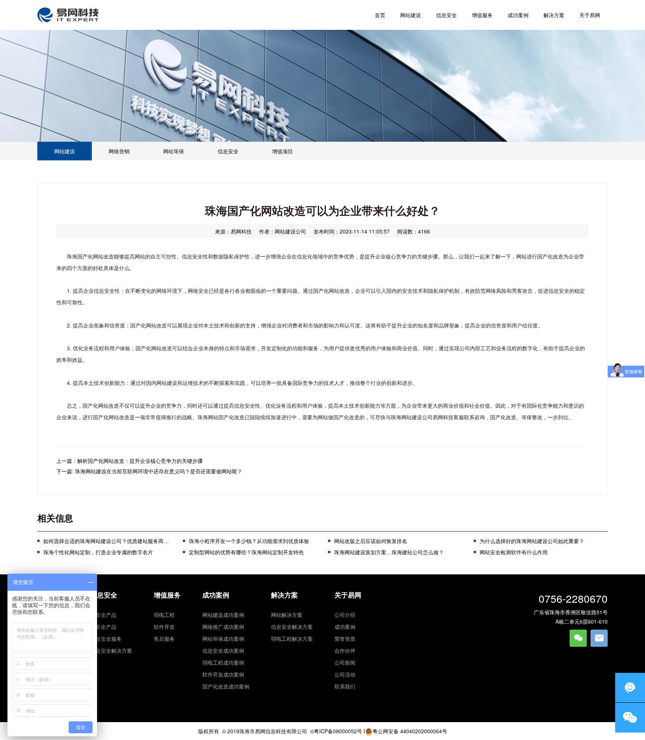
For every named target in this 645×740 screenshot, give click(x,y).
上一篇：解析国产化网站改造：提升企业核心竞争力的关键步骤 (129, 460)
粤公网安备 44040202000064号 (410, 731)
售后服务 (164, 638)
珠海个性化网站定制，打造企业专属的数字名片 (98, 552)
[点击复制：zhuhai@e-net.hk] (599, 638)
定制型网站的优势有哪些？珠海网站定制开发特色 (246, 552)
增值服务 (167, 595)
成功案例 (215, 595)
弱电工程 (164, 614)
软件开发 (164, 626)
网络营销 (119, 151)
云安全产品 (103, 626)
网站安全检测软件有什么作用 (514, 552)
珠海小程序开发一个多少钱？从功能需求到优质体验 (249, 541)
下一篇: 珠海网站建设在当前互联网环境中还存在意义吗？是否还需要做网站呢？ (149, 471)
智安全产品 (103, 614)
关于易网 (347, 595)
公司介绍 (344, 614)
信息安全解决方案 (111, 650)
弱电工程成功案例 (223, 662)
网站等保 (173, 151)
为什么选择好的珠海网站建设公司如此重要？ (532, 541)
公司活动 (344, 674)
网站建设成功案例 (223, 614)
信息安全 (228, 151)
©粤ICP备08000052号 (336, 731)
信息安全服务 (106, 638)
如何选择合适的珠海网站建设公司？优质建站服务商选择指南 (113, 541)
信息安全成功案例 (223, 650)
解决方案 (284, 595)
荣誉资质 (344, 638)
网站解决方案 (286, 614)
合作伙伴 (344, 650)
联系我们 (344, 686)
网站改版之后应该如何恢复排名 (370, 541)
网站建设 (64, 151)
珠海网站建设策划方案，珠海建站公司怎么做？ (389, 552)
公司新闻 (344, 662)
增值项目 (282, 151)
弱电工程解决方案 (292, 638)
